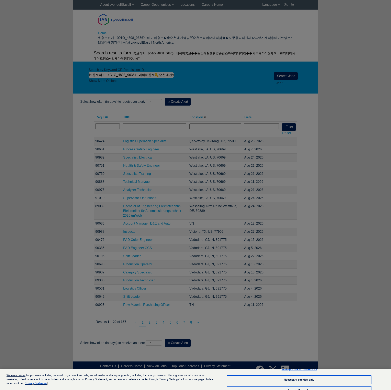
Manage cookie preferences (299, 369)
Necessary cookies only (299, 379)
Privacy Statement (36, 383)
